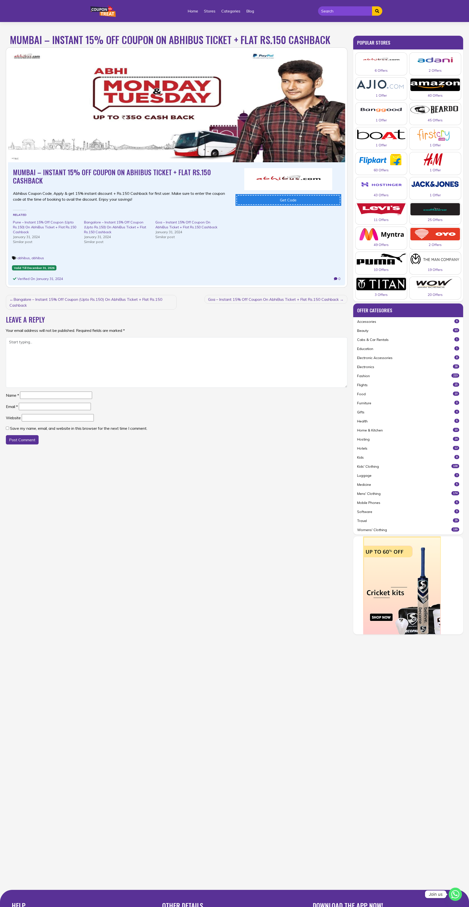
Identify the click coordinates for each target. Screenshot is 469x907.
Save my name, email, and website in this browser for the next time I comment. (78, 428)
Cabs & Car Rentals (407, 339)
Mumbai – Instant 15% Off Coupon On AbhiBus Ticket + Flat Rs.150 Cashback (112, 176)
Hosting (407, 439)
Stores (209, 11)
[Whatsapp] (455, 894)
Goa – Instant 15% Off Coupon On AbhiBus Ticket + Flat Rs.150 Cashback (273, 299)
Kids (407, 457)
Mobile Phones (407, 502)
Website (13, 417)
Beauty (407, 330)
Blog (250, 11)
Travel (407, 521)
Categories (230, 11)
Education (407, 349)
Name (12, 395)
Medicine (407, 484)
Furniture (407, 403)
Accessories (407, 321)
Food (407, 394)
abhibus (23, 258)
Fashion (407, 376)
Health (407, 421)
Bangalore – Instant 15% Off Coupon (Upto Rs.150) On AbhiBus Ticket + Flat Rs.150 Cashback (115, 227)
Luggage (407, 475)
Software (407, 512)
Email (12, 406)
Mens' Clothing (407, 493)
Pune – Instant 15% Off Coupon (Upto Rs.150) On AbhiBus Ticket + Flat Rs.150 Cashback (44, 227)
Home (193, 11)
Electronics (407, 367)
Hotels (407, 448)
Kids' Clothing (407, 466)
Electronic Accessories (407, 358)
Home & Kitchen (407, 430)
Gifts (407, 412)
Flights (407, 385)
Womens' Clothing (407, 530)
